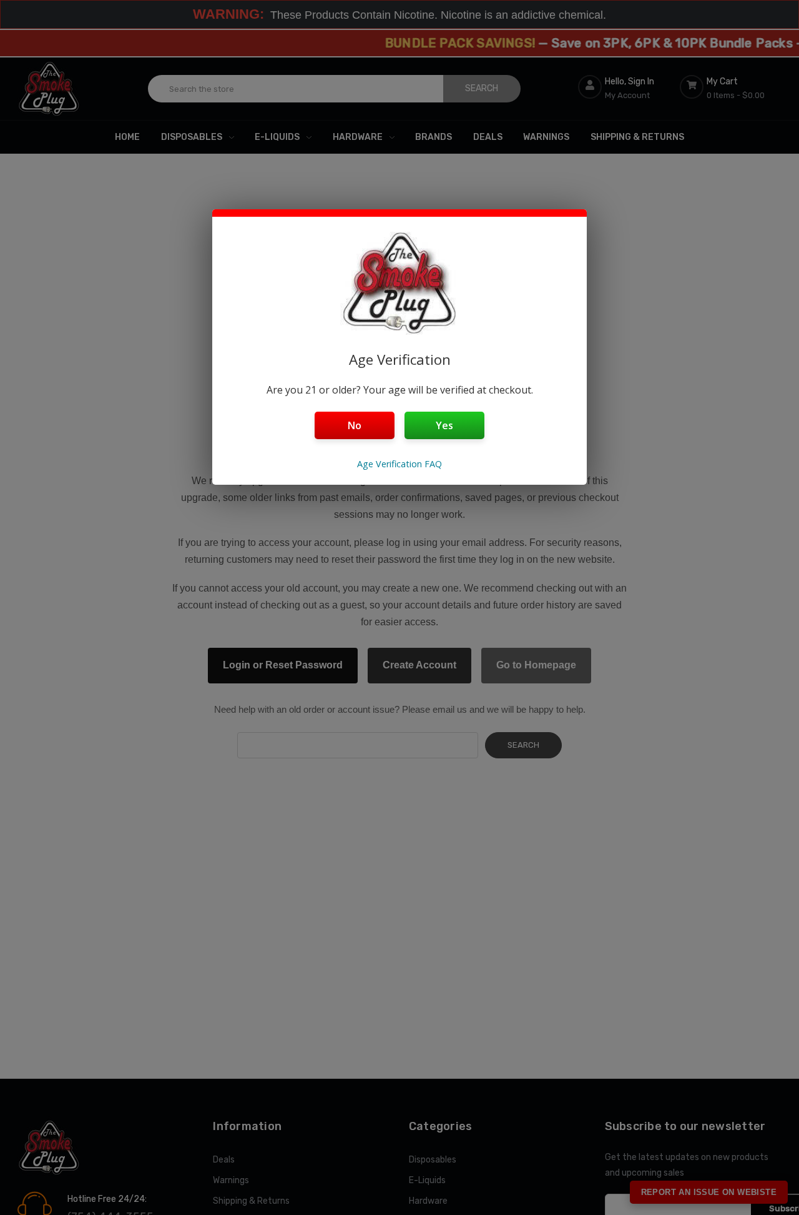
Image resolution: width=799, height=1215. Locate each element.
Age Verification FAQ (399, 464)
